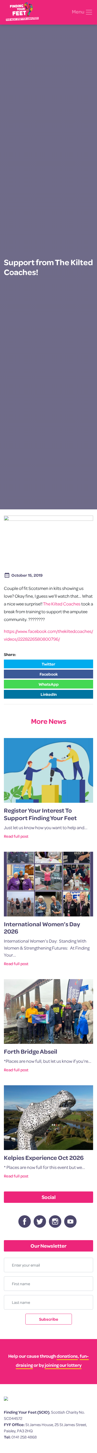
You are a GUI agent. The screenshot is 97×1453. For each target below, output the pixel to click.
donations (67, 1356)
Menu (78, 11)
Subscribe (48, 1319)
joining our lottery (63, 1365)
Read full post (16, 836)
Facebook (49, 674)
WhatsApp (49, 684)
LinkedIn (49, 694)
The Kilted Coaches (61, 604)
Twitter (48, 664)
